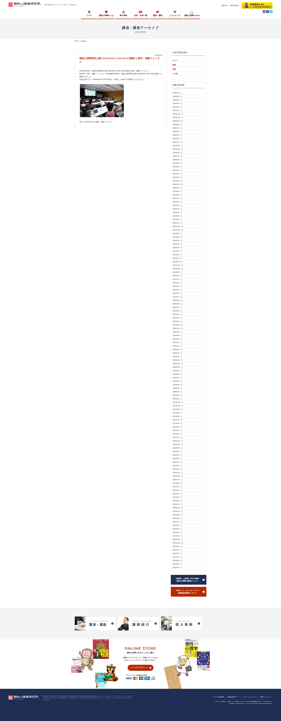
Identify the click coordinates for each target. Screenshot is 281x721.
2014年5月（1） (178, 529)
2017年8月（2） (178, 416)
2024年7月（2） (178, 156)
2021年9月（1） (178, 272)
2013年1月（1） (178, 557)
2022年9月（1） (178, 233)
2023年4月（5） (178, 209)
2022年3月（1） (178, 254)
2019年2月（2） (178, 356)
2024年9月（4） (178, 152)
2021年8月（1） (178, 276)
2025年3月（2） (178, 135)
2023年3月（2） (178, 212)
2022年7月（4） (178, 240)
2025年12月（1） (178, 114)
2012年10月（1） (178, 560)
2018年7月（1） (178, 378)
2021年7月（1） (178, 279)
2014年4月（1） (178, 532)
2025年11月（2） (178, 117)
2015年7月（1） (178, 487)
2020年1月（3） (178, 321)
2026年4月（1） (178, 100)
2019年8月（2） (178, 339)
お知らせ (224, 5)
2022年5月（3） (178, 247)
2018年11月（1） (178, 363)
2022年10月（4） (178, 230)
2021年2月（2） (178, 293)
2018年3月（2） (178, 392)
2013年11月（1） (178, 539)
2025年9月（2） (178, 124)
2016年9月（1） (178, 448)
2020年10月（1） (178, 304)
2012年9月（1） (178, 564)
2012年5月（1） (178, 567)
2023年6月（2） (178, 202)
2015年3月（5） (178, 501)
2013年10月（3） (178, 543)
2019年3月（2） (178, 353)
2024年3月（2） (178, 170)
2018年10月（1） (178, 367)
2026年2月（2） (178, 107)
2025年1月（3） (178, 142)
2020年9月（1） (178, 307)
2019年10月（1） (178, 332)
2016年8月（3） (178, 451)
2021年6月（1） (178, 283)
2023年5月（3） (178, 205)
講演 (174, 65)
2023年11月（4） (178, 184)
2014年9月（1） (178, 518)
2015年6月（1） (178, 490)
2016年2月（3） (178, 465)
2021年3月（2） (178, 290)
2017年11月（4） (178, 406)
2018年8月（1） (178, 374)
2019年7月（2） (178, 342)
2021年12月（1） (178, 261)
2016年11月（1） (178, 441)
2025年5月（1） (178, 131)
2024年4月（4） (178, 167)
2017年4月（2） (178, 427)
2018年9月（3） (178, 370)
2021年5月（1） (178, 286)
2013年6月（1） (178, 550)
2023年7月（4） (178, 198)
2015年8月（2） (178, 483)
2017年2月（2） (178, 434)
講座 (174, 69)
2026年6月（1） (178, 93)
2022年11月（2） (178, 226)
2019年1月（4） (178, 360)
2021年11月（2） (178, 265)
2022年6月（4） (178, 244)
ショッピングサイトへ (139, 667)
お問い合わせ (234, 5)
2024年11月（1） (178, 145)
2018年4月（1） (178, 388)
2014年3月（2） (178, 536)
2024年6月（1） (178, 160)
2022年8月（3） (178, 237)
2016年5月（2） (178, 455)
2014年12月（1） (178, 508)
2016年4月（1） (178, 458)
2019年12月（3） (178, 325)
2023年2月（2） (178, 216)
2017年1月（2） (178, 437)
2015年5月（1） (178, 494)
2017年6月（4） (178, 423)
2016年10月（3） (178, 444)
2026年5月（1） (178, 96)
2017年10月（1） (178, 409)
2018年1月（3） (178, 399)
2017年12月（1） (178, 402)
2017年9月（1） (178, 413)
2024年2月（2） (178, 174)
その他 (175, 73)
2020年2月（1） (178, 318)
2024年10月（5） (178, 149)
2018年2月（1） (178, 395)
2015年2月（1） (178, 504)
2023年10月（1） (178, 188)
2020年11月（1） (178, 300)
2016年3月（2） (178, 462)
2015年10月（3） (178, 476)
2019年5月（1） (178, 349)
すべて (175, 60)
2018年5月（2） (178, 385)
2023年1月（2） (178, 219)
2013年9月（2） (178, 546)
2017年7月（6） (178, 420)
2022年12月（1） (178, 223)
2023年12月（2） (178, 181)
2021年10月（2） (178, 269)
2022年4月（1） (178, 251)
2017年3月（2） (178, 430)
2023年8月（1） (178, 195)
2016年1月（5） (178, 469)
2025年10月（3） (178, 121)
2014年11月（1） (178, 511)
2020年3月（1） (178, 314)
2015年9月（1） (178, 479)
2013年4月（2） (178, 553)
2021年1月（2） (178, 297)
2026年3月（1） (178, 103)
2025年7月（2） (178, 128)
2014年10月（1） (178, 515)
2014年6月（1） (178, 525)
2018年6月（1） (178, 381)
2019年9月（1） (178, 335)
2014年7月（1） (178, 522)
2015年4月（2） (178, 497)
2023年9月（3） (178, 191)
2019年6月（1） (178, 346)
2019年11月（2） (178, 328)
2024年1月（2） (178, 177)
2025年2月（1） (178, 138)
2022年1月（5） (178, 258)
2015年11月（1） (178, 472)
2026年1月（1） (178, 110)
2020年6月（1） (178, 311)
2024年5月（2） (178, 163)
